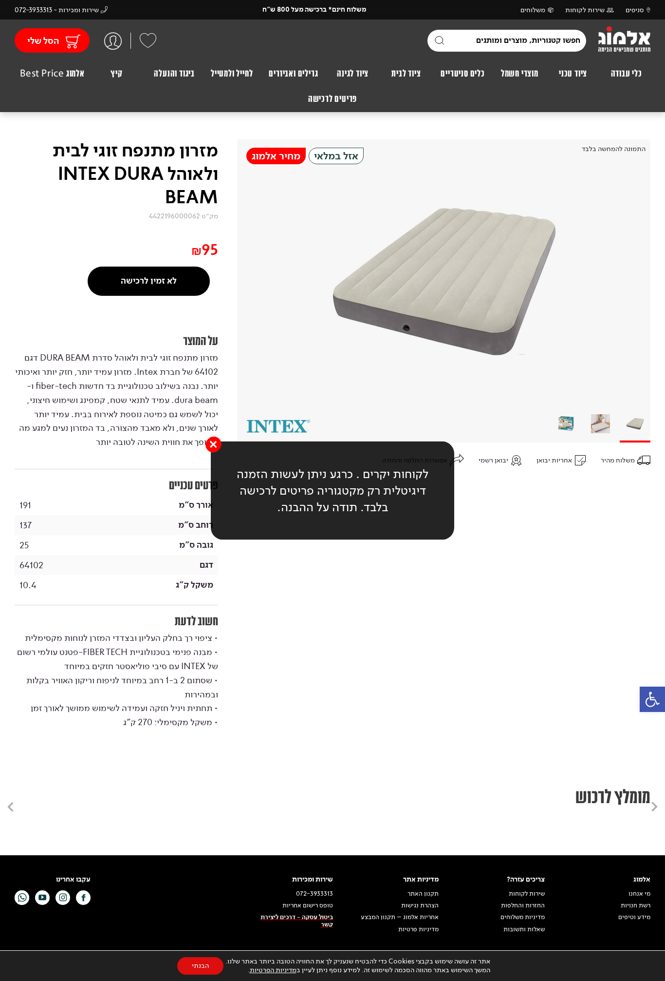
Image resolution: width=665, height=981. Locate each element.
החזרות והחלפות (523, 905)
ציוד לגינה (353, 73)
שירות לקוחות (585, 10)
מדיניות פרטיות (418, 929)
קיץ (116, 73)
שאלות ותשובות (524, 929)
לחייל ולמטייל (232, 73)
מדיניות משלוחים (522, 917)
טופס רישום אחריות (307, 905)
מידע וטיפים (634, 917)
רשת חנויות (635, 905)
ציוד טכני (573, 73)
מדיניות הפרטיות (273, 970)
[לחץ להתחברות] (113, 41)
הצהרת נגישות (420, 905)
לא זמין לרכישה (149, 281)
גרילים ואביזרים (293, 73)
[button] (652, 699)
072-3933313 (314, 893)
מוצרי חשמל (519, 73)
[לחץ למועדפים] (148, 40)
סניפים (635, 10)
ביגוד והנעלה (174, 73)
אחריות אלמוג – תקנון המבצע (400, 917)
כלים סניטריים (462, 73)
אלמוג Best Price (52, 73)
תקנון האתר (422, 893)
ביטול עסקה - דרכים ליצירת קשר (296, 921)
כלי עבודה (626, 73)
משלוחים (532, 10)
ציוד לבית (406, 73)
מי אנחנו (639, 893)
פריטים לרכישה (332, 99)
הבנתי (200, 965)
